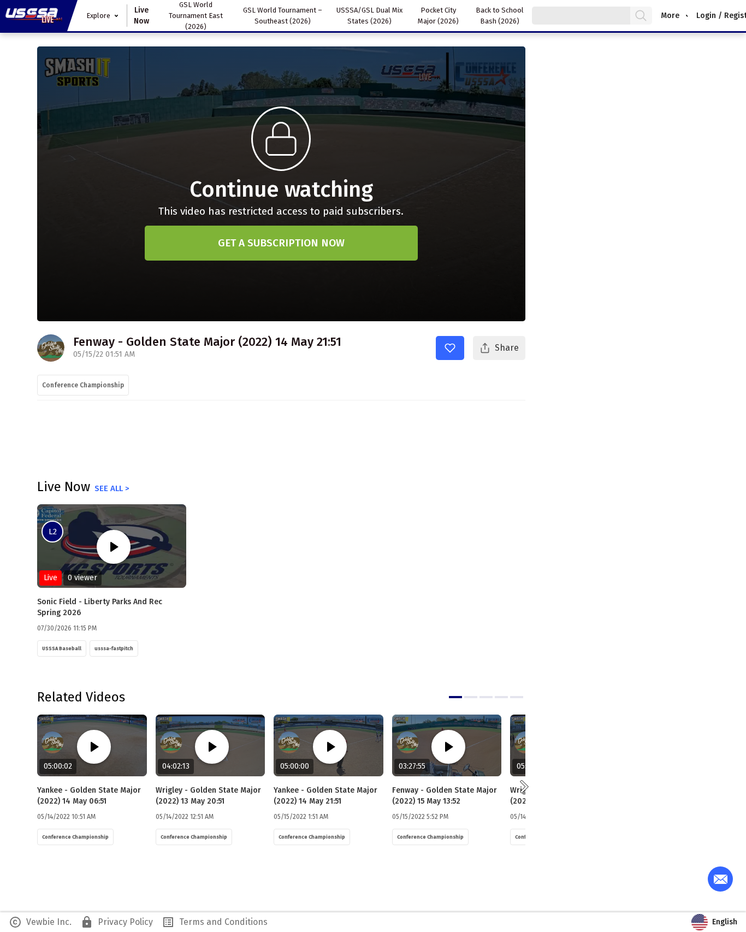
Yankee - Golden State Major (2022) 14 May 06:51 (89, 796)
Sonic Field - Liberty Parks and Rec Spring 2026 (99, 607)
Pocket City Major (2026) (438, 15)
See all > (111, 488)
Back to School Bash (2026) (500, 15)
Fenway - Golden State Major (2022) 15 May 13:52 (444, 796)
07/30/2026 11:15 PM (67, 628)
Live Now (141, 15)
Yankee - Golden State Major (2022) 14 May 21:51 (325, 796)
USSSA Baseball (61, 648)
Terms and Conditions (215, 922)
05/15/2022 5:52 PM (420, 817)
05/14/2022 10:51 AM (66, 817)
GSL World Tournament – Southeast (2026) (282, 15)
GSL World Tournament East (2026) (196, 15)
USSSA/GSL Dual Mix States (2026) (369, 15)
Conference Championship (83, 385)
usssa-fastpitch (113, 648)
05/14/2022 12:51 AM (185, 817)
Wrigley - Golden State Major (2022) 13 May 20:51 (208, 796)
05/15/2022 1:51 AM (301, 817)
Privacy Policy (116, 922)
